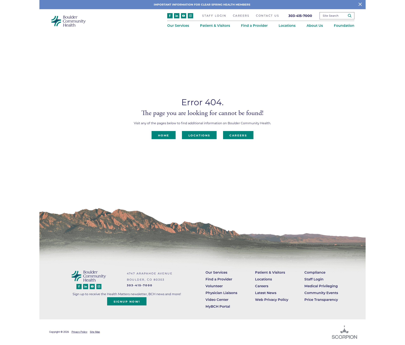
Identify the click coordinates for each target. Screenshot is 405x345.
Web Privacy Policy (271, 300)
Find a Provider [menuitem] (254, 25)
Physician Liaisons (221, 293)
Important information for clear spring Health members (202, 4)
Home (163, 135)
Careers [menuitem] (241, 15)
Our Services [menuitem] (178, 25)
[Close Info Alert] (360, 4)
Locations (199, 135)
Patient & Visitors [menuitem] (215, 25)
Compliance (314, 272)
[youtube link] (183, 16)
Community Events (321, 293)
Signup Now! (127, 301)
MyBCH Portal (218, 306)
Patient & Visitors (270, 272)
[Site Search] (351, 15)
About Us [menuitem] (315, 25)
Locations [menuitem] (287, 25)
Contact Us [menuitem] (267, 15)
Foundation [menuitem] (344, 25)
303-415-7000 (300, 16)
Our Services (216, 272)
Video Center (217, 300)
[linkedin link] (176, 16)
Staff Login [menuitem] (214, 15)
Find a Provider (219, 279)
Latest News (265, 293)
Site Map (95, 331)
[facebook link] (170, 16)
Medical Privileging (321, 286)
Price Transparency (321, 300)
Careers (238, 135)
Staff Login (314, 279)
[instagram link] (190, 16)
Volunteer (214, 286)
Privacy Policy (79, 331)
